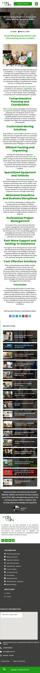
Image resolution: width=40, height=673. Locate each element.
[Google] (13, 540)
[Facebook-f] (2, 540)
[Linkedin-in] (9, 540)
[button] (36, 3)
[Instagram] (6, 540)
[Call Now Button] (4, 669)
